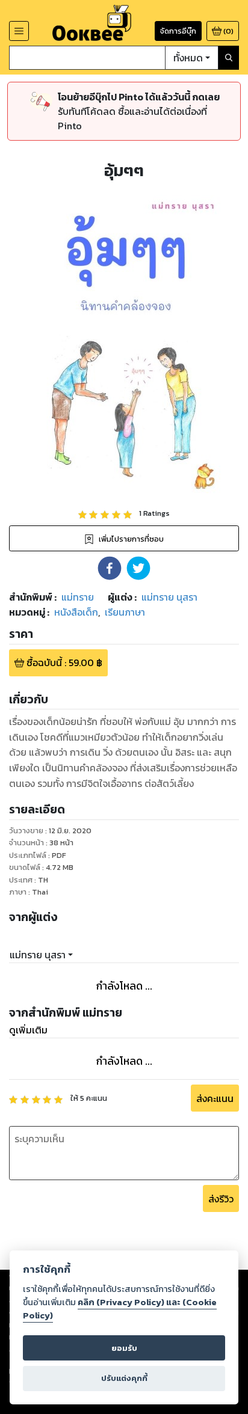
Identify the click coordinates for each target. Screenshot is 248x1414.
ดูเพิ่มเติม (28, 1030)
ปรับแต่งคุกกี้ (124, 1378)
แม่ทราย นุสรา (38, 954)
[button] (110, 568)
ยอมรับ (124, 1348)
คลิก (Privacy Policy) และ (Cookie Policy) (120, 1309)
